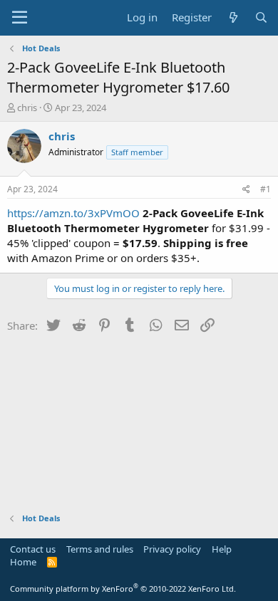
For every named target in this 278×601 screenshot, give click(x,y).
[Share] (246, 190)
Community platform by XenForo (123, 588)
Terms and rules (99, 549)
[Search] (261, 17)
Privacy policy (172, 549)
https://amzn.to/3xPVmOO (73, 213)
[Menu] (19, 18)
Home (23, 561)
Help (222, 549)
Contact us (33, 549)
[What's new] (233, 17)
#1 (265, 189)
